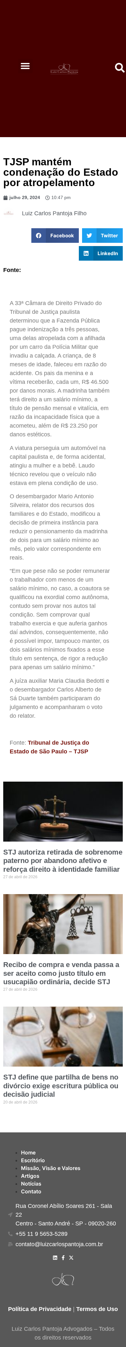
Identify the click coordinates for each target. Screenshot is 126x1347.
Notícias (31, 1183)
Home (28, 1152)
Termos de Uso (97, 1309)
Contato (31, 1191)
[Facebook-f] (63, 1257)
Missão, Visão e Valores (50, 1168)
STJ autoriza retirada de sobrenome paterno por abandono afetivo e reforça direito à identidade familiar (62, 860)
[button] (25, 66)
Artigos (30, 1176)
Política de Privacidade (39, 1309)
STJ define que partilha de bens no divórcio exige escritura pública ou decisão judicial (60, 1085)
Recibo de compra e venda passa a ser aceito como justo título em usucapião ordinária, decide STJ (61, 973)
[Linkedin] (55, 1257)
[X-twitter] (71, 1257)
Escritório (33, 1160)
